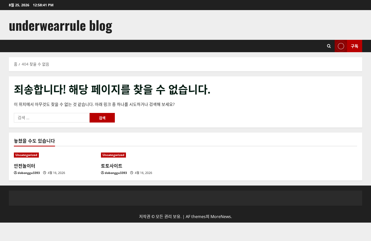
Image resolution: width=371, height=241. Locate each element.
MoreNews (220, 216)
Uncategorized (26, 155)
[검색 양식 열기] (329, 46)
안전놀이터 (24, 165)
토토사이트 (111, 165)
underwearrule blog (60, 25)
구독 (354, 46)
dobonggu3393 (29, 173)
